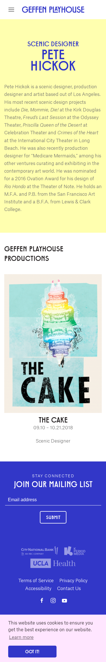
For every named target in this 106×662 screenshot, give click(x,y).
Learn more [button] (21, 637)
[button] (11, 9)
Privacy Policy (73, 580)
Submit (53, 517)
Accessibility (38, 588)
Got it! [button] (32, 651)
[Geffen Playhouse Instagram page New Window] (53, 600)
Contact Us (69, 588)
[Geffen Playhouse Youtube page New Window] (64, 600)
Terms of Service (36, 580)
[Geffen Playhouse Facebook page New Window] (42, 600)
